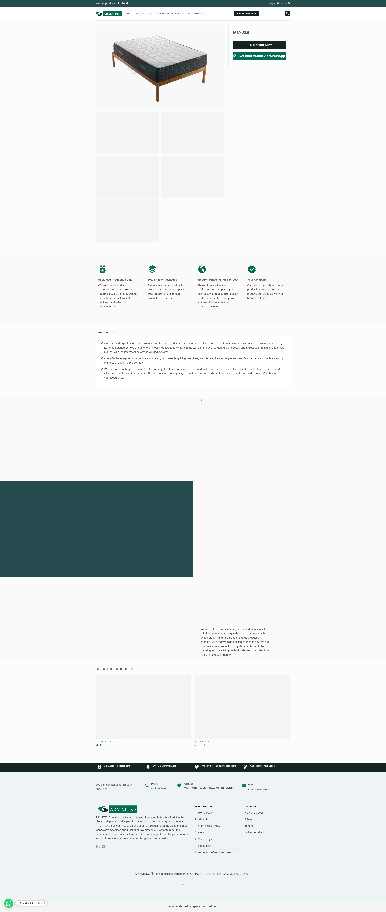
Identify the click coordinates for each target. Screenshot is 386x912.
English (272, 3)
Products (148, 13)
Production (182, 13)
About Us (132, 13)
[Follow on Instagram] (285, 3)
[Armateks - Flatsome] (109, 13)
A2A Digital (210, 906)
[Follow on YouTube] (289, 3)
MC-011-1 (200, 745)
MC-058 (100, 745)
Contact (197, 13)
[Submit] (287, 13)
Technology (165, 13)
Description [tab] (105, 332)
